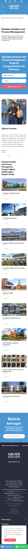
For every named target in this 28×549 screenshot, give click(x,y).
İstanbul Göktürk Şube (14, 505)
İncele (6, 198)
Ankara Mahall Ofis (14, 513)
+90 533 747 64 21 (9, 497)
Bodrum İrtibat (14, 509)
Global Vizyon (6, 519)
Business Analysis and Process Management (12, 18)
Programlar (5, 524)
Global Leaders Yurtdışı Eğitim (14, 503)
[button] (8, 155)
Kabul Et (10, 540)
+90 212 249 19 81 (19, 493)
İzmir (14, 507)
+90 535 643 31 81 (8, 500)
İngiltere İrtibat (14, 511)
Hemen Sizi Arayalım (14, 436)
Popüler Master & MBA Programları (10, 445)
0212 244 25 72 (17, 491)
